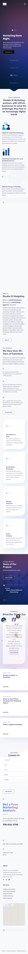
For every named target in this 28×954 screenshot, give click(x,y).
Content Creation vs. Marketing (10, 676)
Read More (5, 686)
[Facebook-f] (3, 879)
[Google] (9, 879)
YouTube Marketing (8, 896)
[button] (12, 30)
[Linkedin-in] (6, 879)
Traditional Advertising (9, 889)
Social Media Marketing (9, 891)
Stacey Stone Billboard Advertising (14, 591)
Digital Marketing (7, 898)
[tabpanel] (15, 590)
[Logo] (4, 4)
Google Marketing (7, 893)
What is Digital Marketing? (12, 725)
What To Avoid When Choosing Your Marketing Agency (12, 701)
